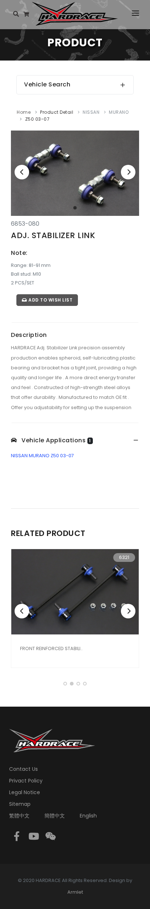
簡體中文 (54, 815)
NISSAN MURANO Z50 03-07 (42, 455)
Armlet (75, 892)
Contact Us (23, 769)
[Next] (128, 172)
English (88, 815)
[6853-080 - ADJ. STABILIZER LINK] (75, 173)
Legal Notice (24, 792)
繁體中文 (19, 815)
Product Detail (56, 112)
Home (24, 112)
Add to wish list (50, 300)
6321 (124, 557)
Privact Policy (26, 780)
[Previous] (22, 172)
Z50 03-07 (37, 119)
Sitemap (20, 804)
